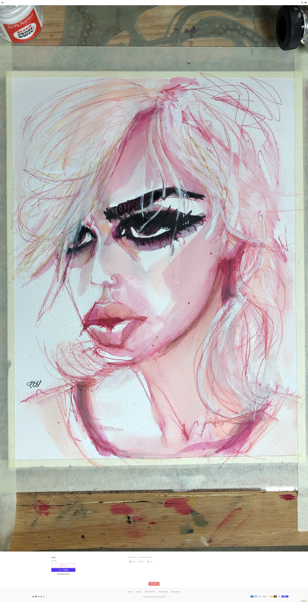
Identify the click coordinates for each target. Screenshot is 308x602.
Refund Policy (175, 591)
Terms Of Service (150, 591)
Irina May (150, 597)
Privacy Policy (163, 591)
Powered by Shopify (159, 597)
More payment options (63, 574)
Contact (138, 591)
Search (130, 591)
